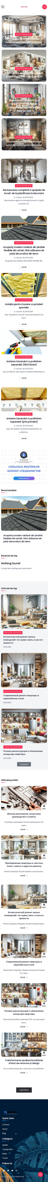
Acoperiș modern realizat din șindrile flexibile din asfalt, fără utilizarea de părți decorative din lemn (24, 250)
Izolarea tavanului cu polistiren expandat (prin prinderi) (24, 420)
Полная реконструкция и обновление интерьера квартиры (23, 753)
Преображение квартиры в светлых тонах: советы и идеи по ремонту (24, 865)
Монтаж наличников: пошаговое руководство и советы (24, 815)
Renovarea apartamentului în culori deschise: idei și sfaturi (24, 40)
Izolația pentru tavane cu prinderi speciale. (24, 306)
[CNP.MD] (10, 1112)
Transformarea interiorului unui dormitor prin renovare (24, 143)
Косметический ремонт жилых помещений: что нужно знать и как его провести (23, 639)
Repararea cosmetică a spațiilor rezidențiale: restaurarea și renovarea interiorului (24, 106)
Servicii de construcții (23, 243)
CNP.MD (24, 6)
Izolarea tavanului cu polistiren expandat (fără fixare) (24, 363)
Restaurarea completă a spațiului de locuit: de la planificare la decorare (24, 191)
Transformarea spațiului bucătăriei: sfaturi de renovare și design (24, 1062)
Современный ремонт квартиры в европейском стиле (21, 697)
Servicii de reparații (23, 34)
